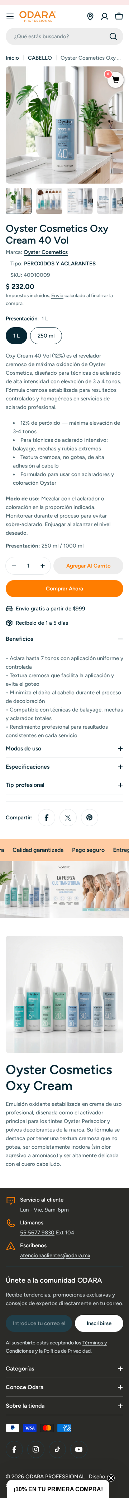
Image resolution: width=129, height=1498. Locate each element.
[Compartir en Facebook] (46, 817)
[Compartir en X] (68, 817)
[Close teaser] (111, 1478)
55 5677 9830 (37, 1232)
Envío (57, 295)
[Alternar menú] (10, 16)
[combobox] (64, 36)
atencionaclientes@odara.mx (55, 1255)
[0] (116, 80)
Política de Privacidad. (68, 1351)
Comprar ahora (64, 588)
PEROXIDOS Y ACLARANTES (60, 263)
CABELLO (40, 58)
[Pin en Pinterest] (89, 817)
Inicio (12, 58)
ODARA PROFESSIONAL (55, 1476)
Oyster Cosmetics (46, 252)
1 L (16, 336)
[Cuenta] (104, 16)
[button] (58, 1489)
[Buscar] (113, 36)
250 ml (46, 336)
